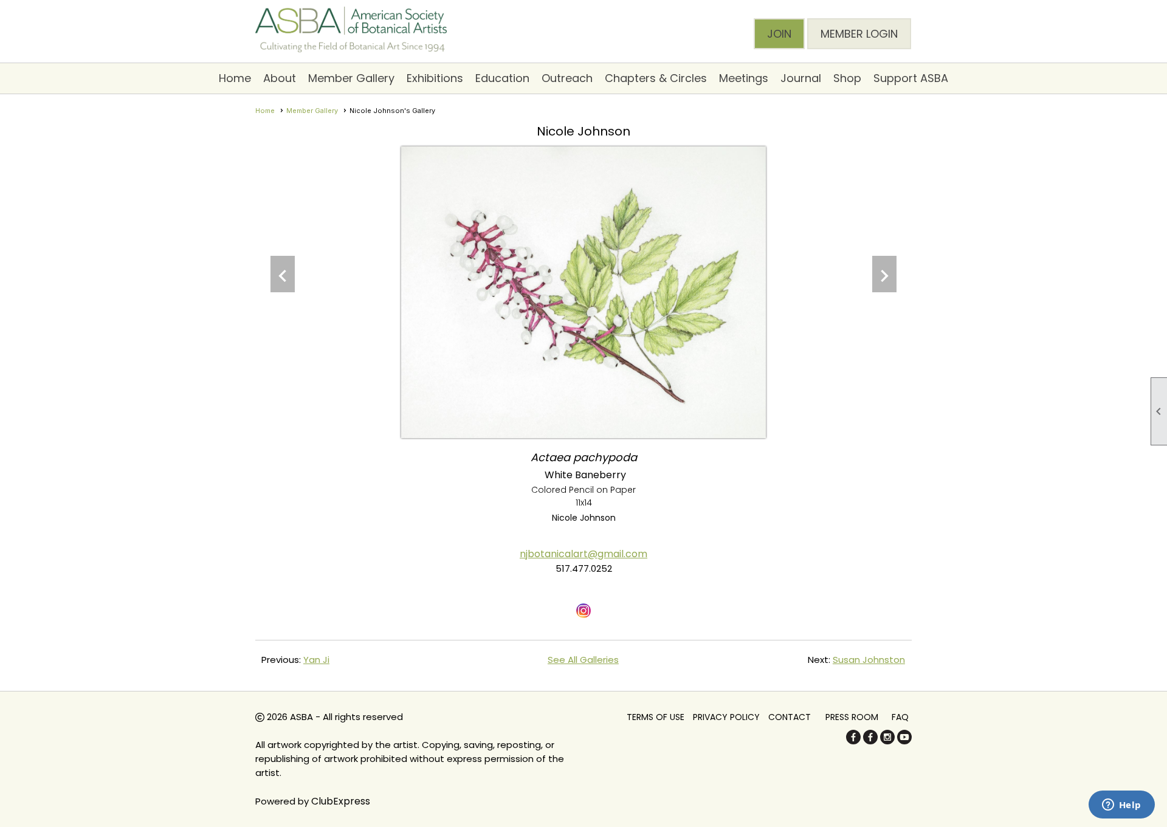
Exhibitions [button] (435, 78)
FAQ (900, 717)
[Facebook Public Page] (853, 741)
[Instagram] (887, 741)
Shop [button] (847, 78)
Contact (789, 717)
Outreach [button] (567, 78)
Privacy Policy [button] (726, 717)
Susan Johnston (869, 659)
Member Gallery (312, 110)
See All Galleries (583, 659)
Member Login (859, 33)
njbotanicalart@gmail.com (583, 554)
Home (235, 78)
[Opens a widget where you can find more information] (1121, 806)
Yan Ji (316, 659)
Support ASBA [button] (910, 78)
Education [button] (502, 78)
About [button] (279, 78)
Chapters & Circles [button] (656, 78)
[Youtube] (904, 741)
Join (779, 33)
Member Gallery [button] (351, 78)
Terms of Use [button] (655, 717)
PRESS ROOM (851, 717)
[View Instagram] (583, 610)
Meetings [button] (743, 78)
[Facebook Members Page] (870, 741)
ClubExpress (340, 801)
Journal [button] (800, 78)
